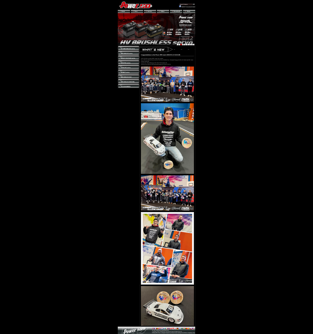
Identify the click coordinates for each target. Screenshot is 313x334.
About (188, 11)
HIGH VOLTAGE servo (128, 58)
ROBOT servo (125, 72)
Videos (162, 11)
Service (149, 11)
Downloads (177, 11)
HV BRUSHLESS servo (128, 48)
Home (123, 11)
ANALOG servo (125, 67)
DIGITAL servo (125, 63)
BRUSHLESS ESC (126, 77)
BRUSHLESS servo (126, 53)
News (136, 11)
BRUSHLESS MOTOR (127, 81)
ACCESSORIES (125, 86)
